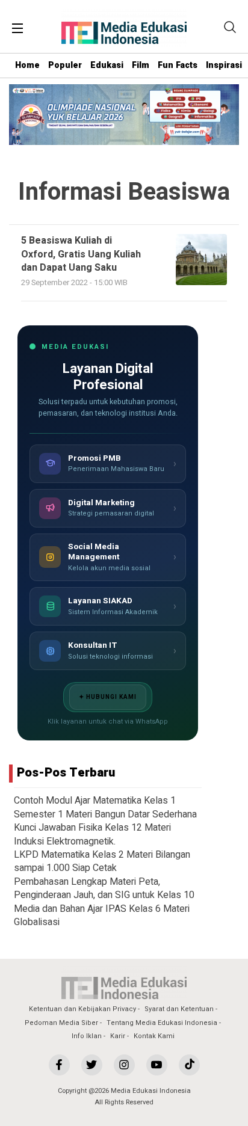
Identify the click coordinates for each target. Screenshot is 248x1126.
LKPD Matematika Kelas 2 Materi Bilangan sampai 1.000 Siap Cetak (102, 861)
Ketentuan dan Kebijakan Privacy (82, 1009)
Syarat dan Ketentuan (179, 1009)
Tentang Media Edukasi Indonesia (162, 1022)
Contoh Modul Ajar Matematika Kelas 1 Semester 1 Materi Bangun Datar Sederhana (105, 807)
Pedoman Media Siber (61, 1022)
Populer (65, 65)
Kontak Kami (154, 1036)
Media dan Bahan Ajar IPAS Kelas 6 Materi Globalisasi (102, 915)
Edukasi (106, 65)
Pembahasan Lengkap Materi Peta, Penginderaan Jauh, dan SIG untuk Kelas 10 (104, 888)
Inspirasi (224, 65)
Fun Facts (177, 65)
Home (27, 65)
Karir (117, 1036)
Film (140, 65)
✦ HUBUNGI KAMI (108, 697)
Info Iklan (87, 1036)
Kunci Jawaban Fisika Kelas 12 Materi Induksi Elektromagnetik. (92, 834)
